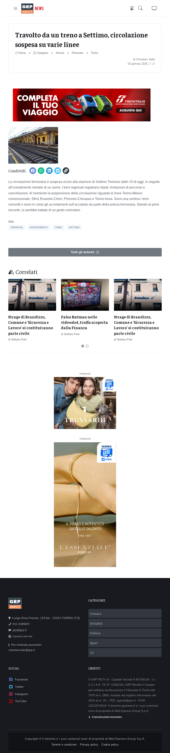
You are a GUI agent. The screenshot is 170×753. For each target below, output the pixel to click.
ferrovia (17, 227)
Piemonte (77, 52)
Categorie (42, 52)
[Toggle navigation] (15, 8)
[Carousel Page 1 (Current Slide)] (82, 346)
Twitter (19, 686)
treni (58, 227)
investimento (39, 227)
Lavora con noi (22, 636)
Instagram (21, 694)
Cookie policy (110, 744)
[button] (141, 8)
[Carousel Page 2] (87, 346)
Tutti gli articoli (82, 252)
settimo (74, 227)
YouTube (21, 701)
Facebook (21, 679)
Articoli (60, 52)
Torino (94, 52)
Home (22, 52)
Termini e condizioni (64, 744)
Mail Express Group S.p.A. (127, 738)
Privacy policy (89, 744)
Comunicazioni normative (107, 717)
